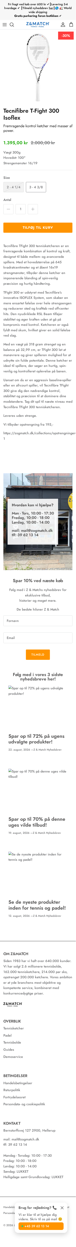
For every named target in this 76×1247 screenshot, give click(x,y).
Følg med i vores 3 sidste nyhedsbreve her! (38, 676)
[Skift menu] (4, 24)
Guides (8, 1049)
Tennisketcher (13, 1028)
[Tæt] (62, 1207)
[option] (38, 67)
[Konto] (62, 24)
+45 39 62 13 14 (36, 1226)
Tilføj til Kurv (38, 227)
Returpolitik (11, 1090)
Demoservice (13, 1056)
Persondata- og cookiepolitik (24, 1104)
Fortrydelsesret (14, 1097)
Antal (7, 200)
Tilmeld (38, 654)
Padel (7, 1035)
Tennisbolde (12, 1042)
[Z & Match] (37, 24)
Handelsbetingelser (17, 1083)
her (51, 8)
